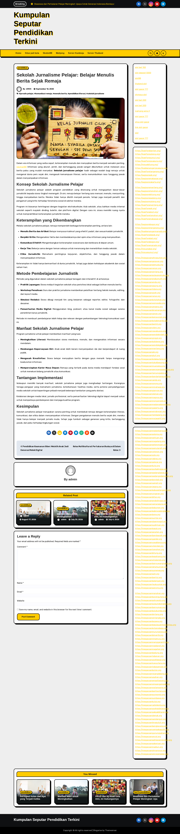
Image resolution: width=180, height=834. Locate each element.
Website (20, 601)
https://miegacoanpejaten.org (149, 532)
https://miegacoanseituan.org (149, 438)
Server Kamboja (76, 53)
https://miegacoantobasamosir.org (151, 667)
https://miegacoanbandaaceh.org (150, 535)
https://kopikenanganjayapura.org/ (151, 168)
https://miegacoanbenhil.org (148, 324)
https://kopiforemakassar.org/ (149, 219)
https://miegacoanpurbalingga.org (151, 469)
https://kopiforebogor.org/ (147, 242)
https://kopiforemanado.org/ (148, 245)
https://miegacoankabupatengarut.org (153, 490)
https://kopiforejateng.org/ (147, 154)
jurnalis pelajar (26, 94)
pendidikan (22, 68)
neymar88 (22, 167)
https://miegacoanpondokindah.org (151, 334)
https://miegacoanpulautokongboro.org (153, 604)
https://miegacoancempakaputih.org (152, 729)
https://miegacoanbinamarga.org (150, 310)
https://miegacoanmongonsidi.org (151, 401)
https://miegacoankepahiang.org (150, 556)
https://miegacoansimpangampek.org (152, 684)
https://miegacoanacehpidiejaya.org (152, 708)
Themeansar (110, 830)
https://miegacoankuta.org (147, 466)
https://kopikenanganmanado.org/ (151, 231)
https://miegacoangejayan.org (149, 261)
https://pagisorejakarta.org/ (148, 182)
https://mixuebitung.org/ (146, 164)
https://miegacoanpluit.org (147, 355)
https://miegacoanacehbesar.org (150, 660)
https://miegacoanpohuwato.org (150, 600)
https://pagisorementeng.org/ (149, 187)
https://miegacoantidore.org (148, 289)
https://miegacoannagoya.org (149, 397)
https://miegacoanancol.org (148, 736)
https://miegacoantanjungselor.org (151, 373)
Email (20, 592)
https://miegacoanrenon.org (148, 268)
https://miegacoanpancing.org (149, 588)
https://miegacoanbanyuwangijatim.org (153, 563)
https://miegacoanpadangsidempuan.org (154, 476)
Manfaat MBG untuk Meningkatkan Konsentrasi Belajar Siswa (68, 800)
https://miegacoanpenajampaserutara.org (154, 369)
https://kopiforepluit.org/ (146, 212)
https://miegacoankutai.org (147, 701)
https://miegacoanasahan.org (148, 677)
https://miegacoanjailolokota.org (150, 705)
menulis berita (60, 94)
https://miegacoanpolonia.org (148, 434)
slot (136, 133)
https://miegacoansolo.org (147, 455)
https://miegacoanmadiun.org (149, 747)
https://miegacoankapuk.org (148, 528)
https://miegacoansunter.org (148, 518)
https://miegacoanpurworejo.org (150, 694)
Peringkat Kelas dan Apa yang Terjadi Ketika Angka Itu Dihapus (33, 513)
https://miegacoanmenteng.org (149, 348)
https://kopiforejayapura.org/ (148, 161)
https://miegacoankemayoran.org (150, 317)
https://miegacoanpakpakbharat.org (151, 712)
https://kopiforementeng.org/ (149, 205)
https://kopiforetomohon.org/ (149, 215)
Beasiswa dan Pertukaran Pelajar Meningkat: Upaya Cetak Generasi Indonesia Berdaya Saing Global (146, 800)
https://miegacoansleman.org (148, 394)
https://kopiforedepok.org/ (147, 235)
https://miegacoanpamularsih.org (150, 448)
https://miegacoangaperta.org (149, 408)
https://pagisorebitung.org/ (148, 194)
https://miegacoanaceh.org (147, 293)
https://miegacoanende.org (147, 282)
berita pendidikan (142, 792)
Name (20, 583)
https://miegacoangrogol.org (148, 338)
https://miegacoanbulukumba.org (150, 611)
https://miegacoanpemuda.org (149, 265)
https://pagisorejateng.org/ (148, 201)
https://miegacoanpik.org (146, 352)
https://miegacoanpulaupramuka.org (152, 275)
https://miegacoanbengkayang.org (151, 726)
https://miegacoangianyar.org (149, 390)
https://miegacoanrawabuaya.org (150, 331)
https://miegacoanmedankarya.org (151, 431)
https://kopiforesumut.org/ (147, 158)
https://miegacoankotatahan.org (150, 300)
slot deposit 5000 (143, 73)
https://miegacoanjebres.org (148, 459)
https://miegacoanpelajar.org (148, 462)
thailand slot (141, 84)
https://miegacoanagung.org (148, 286)
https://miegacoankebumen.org (149, 507)
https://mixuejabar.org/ (146, 249)
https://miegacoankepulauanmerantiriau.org (155, 625)
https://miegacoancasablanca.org (150, 542)
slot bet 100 (140, 67)
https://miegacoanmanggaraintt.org (152, 642)
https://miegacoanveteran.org (149, 452)
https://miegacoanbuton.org (148, 670)
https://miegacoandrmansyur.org (150, 750)
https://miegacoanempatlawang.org (151, 680)
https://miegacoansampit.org (148, 483)
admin (28, 89)
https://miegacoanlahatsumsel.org (151, 567)
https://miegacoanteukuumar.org (150, 584)
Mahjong (60, 53)
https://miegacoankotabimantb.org (151, 321)
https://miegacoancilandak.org (149, 546)
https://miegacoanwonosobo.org (150, 303)
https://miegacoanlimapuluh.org (150, 722)
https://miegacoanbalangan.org (149, 581)
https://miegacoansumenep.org (149, 570)
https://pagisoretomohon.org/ (149, 191)
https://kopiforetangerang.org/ (149, 171)
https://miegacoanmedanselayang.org (152, 404)
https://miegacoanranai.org (147, 296)
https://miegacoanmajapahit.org (150, 418)
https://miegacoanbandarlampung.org (152, 376)
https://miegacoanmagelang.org (150, 441)
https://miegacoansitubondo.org (150, 560)
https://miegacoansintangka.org (150, 618)
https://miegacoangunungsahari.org (152, 733)
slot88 (138, 78)
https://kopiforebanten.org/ (148, 151)
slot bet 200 (140, 100)
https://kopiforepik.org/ (146, 208)
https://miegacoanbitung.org (148, 553)
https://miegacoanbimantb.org (149, 635)
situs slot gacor (142, 122)
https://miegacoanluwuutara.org (150, 663)
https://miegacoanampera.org (149, 307)
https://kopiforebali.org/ (146, 238)
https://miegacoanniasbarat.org (149, 646)
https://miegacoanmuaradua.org (150, 366)
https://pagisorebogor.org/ (147, 224)
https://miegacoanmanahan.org (149, 593)
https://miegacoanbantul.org (148, 577)
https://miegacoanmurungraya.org (151, 632)
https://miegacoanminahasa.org (150, 387)
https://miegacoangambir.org (148, 539)
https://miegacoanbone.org (147, 514)
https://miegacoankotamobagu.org (151, 628)
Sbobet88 (47, 53)
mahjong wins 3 (142, 111)
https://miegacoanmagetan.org (149, 649)
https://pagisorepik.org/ (146, 175)
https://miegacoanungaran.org (149, 494)
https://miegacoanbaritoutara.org (150, 691)
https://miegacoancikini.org (148, 328)
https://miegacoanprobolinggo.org (151, 500)
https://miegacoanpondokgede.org (151, 345)
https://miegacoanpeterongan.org (151, 445)
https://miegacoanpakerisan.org (150, 743)
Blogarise (97, 830)
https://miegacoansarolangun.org (150, 719)
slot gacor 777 (141, 89)
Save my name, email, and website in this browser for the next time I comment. (55, 609)
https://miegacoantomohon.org (149, 549)
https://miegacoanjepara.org (148, 487)
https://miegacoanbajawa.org (148, 621)
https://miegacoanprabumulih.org (150, 279)
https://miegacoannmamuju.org (150, 639)
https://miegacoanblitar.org (147, 497)
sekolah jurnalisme (96, 94)
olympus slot (141, 94)
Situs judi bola (32, 53)
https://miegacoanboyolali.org (149, 480)
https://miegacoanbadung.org (149, 653)
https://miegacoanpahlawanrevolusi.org (153, 740)
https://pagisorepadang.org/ (148, 198)
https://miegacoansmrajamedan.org (151, 754)
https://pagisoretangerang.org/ (149, 228)
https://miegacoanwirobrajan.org (150, 411)
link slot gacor (141, 127)
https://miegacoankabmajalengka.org (152, 511)
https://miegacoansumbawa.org (150, 698)
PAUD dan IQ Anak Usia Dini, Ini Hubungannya (106, 515)
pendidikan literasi (77, 94)
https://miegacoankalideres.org (149, 341)
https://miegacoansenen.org (148, 314)
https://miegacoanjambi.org (148, 380)
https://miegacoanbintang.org (149, 614)
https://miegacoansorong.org (148, 383)
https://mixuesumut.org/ (146, 252)
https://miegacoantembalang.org (150, 415)
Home (18, 53)
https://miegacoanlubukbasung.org (151, 362)
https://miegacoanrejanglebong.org (151, 674)
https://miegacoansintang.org (149, 272)
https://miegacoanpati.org (147, 574)
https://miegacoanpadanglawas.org (151, 473)
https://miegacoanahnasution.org (150, 258)
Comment (22, 547)
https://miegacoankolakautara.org (151, 359)
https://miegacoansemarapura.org (151, 504)
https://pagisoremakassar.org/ (149, 178)
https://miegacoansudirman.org (149, 525)
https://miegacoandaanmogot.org (150, 521)
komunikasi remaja (43, 94)
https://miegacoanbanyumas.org (150, 607)
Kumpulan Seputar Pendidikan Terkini (46, 820)
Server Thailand (95, 53)
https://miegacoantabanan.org (149, 656)
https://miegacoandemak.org (148, 715)
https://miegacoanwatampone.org (151, 687)
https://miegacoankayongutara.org (151, 597)
